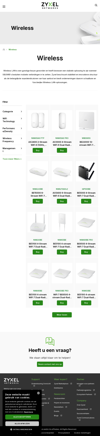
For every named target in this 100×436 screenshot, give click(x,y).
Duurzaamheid (82, 409)
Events (56, 411)
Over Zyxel (81, 405)
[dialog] (22, 411)
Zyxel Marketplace (61, 384)
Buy (38, 150)
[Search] (96, 5)
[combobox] (38, 393)
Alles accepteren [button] (22, 417)
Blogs (56, 416)
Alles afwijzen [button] (22, 424)
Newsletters (58, 407)
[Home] (4, 49)
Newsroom (59, 394)
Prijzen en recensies (62, 403)
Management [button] (9, 150)
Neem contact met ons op (50, 364)
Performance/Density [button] (9, 130)
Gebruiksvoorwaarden (45, 433)
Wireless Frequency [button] (8, 140)
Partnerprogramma (84, 390)
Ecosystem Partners (84, 394)
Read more (28, 412)
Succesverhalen (83, 413)
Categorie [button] (8, 111)
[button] (22, 429)
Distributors (58, 388)
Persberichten (59, 398)
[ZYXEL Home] (50, 5)
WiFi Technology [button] (9, 120)
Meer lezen (62, 315)
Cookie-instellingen (82, 433)
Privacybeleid (64, 433)
